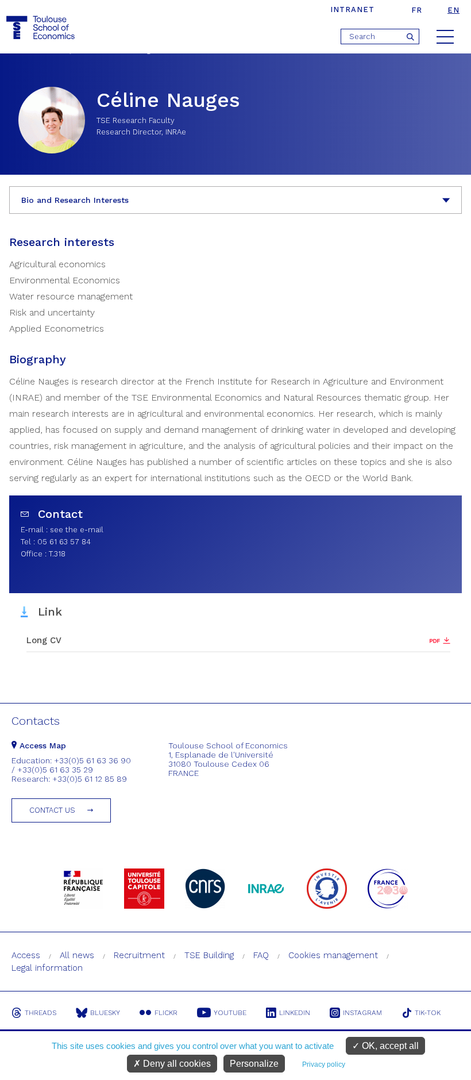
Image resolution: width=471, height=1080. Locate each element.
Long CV (43, 640)
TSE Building (209, 955)
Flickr (166, 1013)
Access (25, 955)
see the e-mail (76, 529)
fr (416, 10)
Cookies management (333, 955)
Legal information (47, 968)
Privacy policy (323, 1064)
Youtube (230, 1013)
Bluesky (105, 1013)
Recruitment (139, 955)
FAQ (261, 955)
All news (77, 955)
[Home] (42, 28)
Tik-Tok (428, 1013)
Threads (40, 1013)
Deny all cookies (176, 1064)
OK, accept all (389, 1046)
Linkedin (294, 1013)
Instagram (362, 1013)
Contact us (52, 810)
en (453, 10)
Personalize (254, 1064)
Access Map (41, 745)
